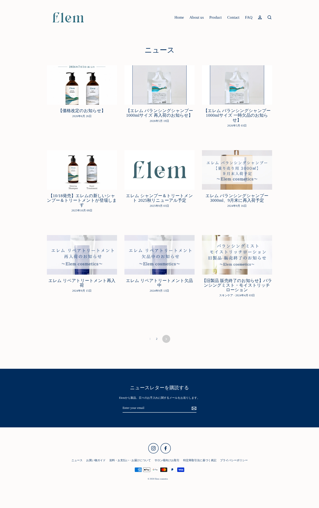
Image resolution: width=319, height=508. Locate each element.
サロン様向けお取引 (167, 460)
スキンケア (226, 295)
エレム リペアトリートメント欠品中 (159, 283)
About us (196, 17)
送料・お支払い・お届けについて (130, 460)
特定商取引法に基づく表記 (199, 460)
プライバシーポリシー (234, 460)
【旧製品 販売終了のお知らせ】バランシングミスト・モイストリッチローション (237, 285)
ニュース (77, 460)
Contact (233, 17)
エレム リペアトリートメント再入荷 (81, 283)
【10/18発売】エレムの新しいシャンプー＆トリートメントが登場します (82, 200)
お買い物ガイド (96, 460)
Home (179, 17)
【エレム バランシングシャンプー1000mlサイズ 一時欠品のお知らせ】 (237, 115)
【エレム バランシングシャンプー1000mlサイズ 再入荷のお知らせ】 (159, 113)
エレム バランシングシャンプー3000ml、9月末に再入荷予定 (236, 198)
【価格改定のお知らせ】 (82, 110)
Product (215, 17)
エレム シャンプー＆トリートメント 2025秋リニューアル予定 (159, 198)
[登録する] (193, 408)
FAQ (248, 17)
